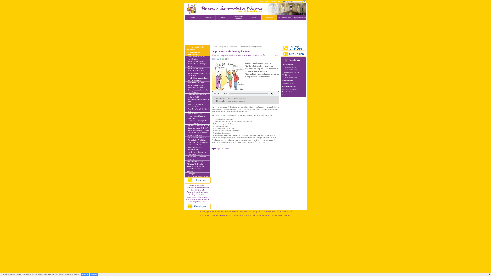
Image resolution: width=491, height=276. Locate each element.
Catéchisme (197, 187)
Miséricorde (200, 197)
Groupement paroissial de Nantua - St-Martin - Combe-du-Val (241, 55)
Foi (204, 192)
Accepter (85, 274)
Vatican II (206, 199)
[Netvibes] (223, 59)
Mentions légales (246, 212)
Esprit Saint (194, 190)
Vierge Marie (197, 202)
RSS (254, 212)
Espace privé (270, 212)
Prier (187, 199)
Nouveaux (227, 212)
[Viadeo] (228, 59)
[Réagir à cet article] (264, 56)
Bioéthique (190, 187)
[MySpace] (221, 59)
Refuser (94, 274)
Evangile (201, 190)
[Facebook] (213, 59)
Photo (206, 197)
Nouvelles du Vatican (289, 92)
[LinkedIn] (218, 59)
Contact (213, 212)
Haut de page (204, 212)
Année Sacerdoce (200, 185)
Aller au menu (265, 1)
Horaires (220, 212)
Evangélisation (194, 192)
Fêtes (207, 192)
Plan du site (261, 212)
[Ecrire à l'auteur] (218, 56)
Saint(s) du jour (287, 75)
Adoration (192, 185)
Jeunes (194, 197)
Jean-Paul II (199, 195)
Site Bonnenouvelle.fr (284, 212)
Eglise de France (287, 80)
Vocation (203, 202)
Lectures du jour (287, 64)
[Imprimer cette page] (215, 56)
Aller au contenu (276, 1)
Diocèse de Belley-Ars (289, 86)
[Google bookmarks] (215, 59)
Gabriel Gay (191, 195)
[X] (226, 59)
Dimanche (205, 188)
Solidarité (200, 199)
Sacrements (193, 199)
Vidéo (190, 202)
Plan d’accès (287, 215)
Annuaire (235, 212)
